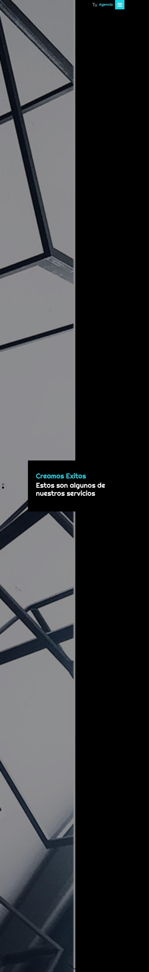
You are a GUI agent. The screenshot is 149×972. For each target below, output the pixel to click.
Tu (94, 5)
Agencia (106, 4)
